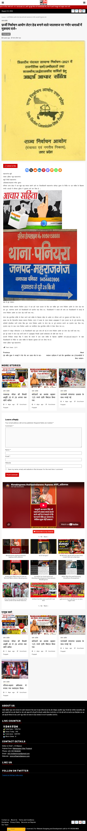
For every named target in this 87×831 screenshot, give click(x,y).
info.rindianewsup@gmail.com (19, 754)
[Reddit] (35, 170)
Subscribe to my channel (44, 532)
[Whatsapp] (56, 170)
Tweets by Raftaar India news (12, 775)
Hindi (12, 829)
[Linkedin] (39, 170)
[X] (31, 170)
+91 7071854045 (14, 751)
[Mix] (52, 170)
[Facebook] (27, 170)
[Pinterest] (43, 170)
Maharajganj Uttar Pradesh (22, 749)
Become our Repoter (28, 822)
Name (8, 450)
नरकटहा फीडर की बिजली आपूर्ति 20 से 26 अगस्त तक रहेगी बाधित (15, 397)
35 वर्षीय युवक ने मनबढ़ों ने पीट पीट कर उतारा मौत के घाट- (22, 354)
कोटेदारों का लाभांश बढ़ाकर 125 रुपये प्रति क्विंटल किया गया (43, 397)
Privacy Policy (15, 822)
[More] (60, 170)
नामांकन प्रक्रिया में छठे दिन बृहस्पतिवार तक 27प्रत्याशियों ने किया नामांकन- (65, 355)
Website (8, 463)
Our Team (5, 825)
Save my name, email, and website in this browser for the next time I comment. (35, 469)
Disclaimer (5, 822)
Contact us (5, 820)
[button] (46, 537)
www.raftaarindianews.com (20, 756)
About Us (14, 820)
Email (7, 456)
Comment (9, 426)
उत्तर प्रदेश (4, 20)
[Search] (84, 17)
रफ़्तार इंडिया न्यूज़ (17, 38)
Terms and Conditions (26, 820)
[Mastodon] (48, 170)
